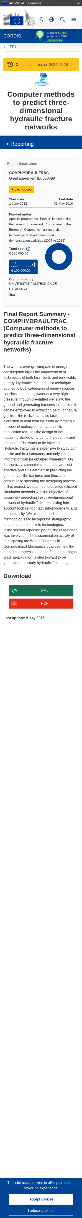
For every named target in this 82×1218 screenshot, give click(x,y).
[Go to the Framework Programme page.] (41, 79)
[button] (52, 20)
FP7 (13, 47)
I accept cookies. (41, 1199)
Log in (41, 20)
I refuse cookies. (41, 1211)
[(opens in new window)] (19, 17)
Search (63, 20)
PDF (45, 603)
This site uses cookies (25, 1183)
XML (45, 590)
